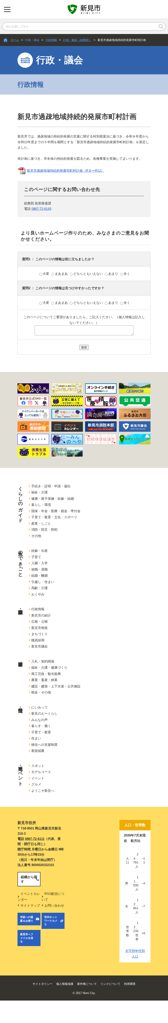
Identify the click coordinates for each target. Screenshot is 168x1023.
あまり (113, 273)
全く (127, 273)
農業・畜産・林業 (44, 680)
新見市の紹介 (41, 615)
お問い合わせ (54, 905)
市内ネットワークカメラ (50, 921)
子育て (36, 557)
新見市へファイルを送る (26, 938)
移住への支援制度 (44, 744)
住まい (36, 738)
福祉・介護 (39, 492)
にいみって (39, 707)
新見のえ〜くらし (44, 713)
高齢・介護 (39, 588)
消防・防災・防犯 (44, 529)
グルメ (36, 784)
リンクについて (110, 984)
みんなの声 (39, 720)
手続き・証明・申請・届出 (51, 486)
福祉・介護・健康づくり (49, 667)
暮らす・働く (41, 726)
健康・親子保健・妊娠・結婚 (52, 498)
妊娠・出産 (39, 550)
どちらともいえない (88, 273)
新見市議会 (39, 646)
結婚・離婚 (39, 575)
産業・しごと (41, 523)
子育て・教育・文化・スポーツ (54, 517)
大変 (46, 273)
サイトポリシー (42, 984)
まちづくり (39, 634)
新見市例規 (39, 628)
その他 (36, 536)
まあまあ (62, 273)
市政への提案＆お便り (26, 919)
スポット (37, 766)
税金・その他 (41, 692)
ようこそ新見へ (42, 790)
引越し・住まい (42, 582)
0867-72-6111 (34, 839)
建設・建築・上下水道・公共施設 (55, 686)
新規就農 (37, 751)
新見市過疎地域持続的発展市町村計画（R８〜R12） (65, 170)
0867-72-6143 (41, 209)
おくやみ (37, 594)
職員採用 (37, 640)
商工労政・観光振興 (46, 674)
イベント (37, 778)
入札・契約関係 (42, 661)
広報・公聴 (39, 621)
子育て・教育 (41, 732)
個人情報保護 (64, 984)
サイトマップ (30, 905)
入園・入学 (39, 563)
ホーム (14, 40)
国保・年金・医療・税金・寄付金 (55, 511)
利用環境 (129, 984)
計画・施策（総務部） (77, 40)
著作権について (87, 984)
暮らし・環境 (41, 504)
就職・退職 (39, 569)
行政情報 (51, 40)
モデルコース (41, 772)
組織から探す (29, 879)
